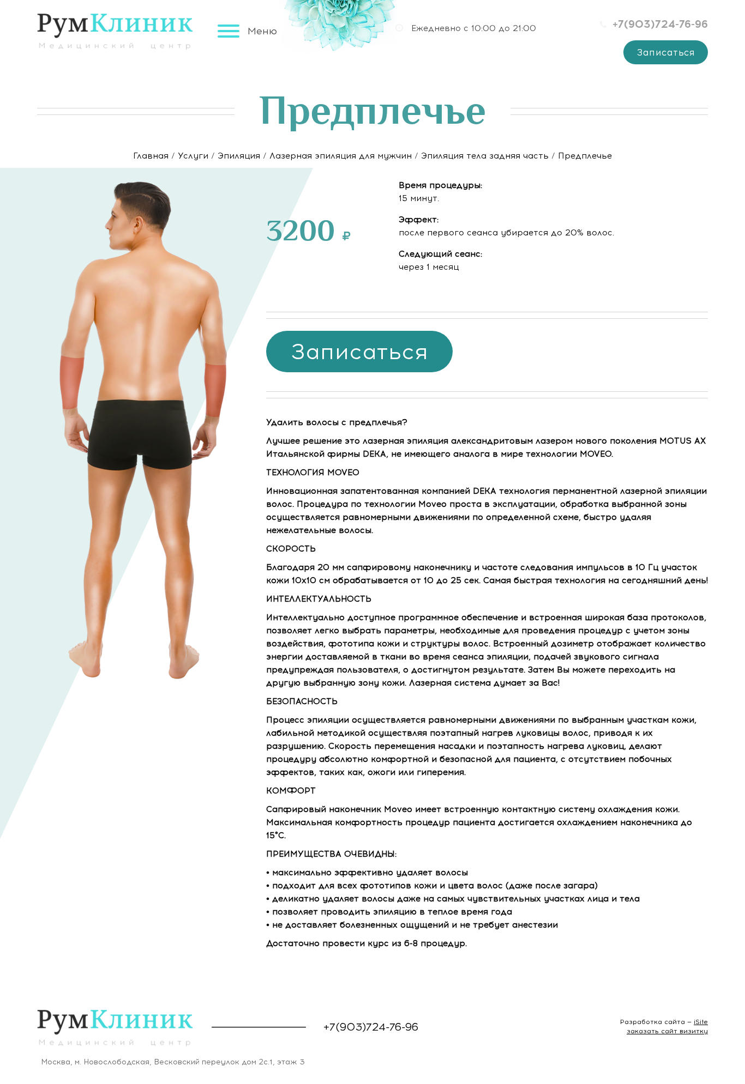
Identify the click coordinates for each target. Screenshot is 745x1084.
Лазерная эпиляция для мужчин (340, 156)
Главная (151, 156)
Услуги (193, 156)
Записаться (665, 52)
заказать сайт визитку (667, 1031)
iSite (701, 1022)
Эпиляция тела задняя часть (485, 156)
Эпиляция (239, 156)
